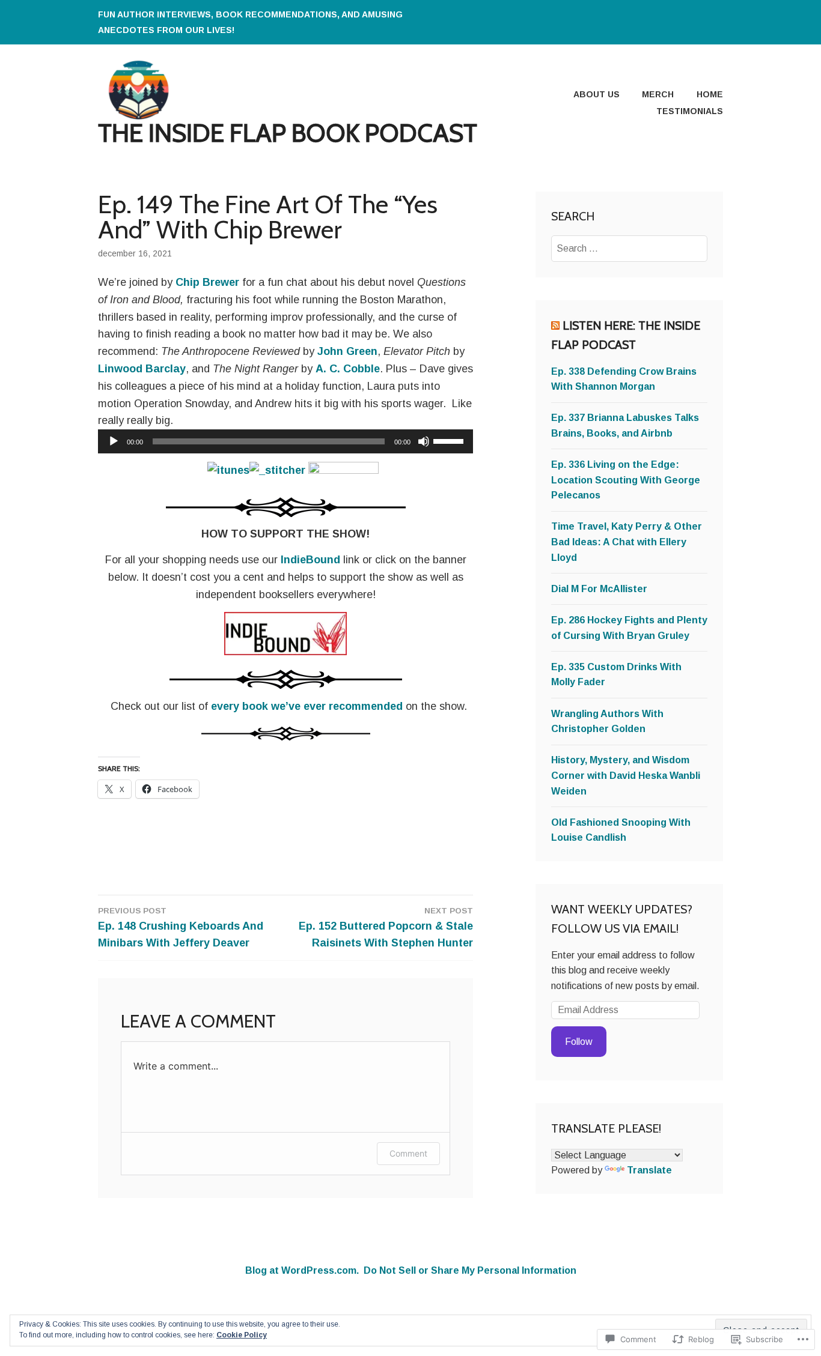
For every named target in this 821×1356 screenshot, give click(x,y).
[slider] (450, 440)
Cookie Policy (241, 1335)
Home (710, 94)
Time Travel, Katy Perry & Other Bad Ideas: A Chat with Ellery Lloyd (626, 541)
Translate (649, 1170)
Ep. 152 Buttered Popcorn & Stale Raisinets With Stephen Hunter (386, 927)
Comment (408, 1153)
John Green (347, 351)
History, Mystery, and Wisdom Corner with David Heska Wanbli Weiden (625, 775)
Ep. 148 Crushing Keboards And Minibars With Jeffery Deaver (180, 927)
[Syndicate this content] (555, 325)
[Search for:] (629, 248)
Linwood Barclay (142, 369)
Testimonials (689, 111)
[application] (285, 441)
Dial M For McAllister (599, 589)
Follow (579, 1042)
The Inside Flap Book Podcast (287, 132)
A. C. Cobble (348, 369)
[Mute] (424, 441)
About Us (596, 94)
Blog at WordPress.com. (302, 1270)
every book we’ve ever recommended (307, 706)
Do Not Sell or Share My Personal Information (470, 1270)
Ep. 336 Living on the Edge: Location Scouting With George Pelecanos (625, 479)
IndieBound (310, 560)
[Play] (114, 441)
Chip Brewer (207, 282)
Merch (658, 94)
